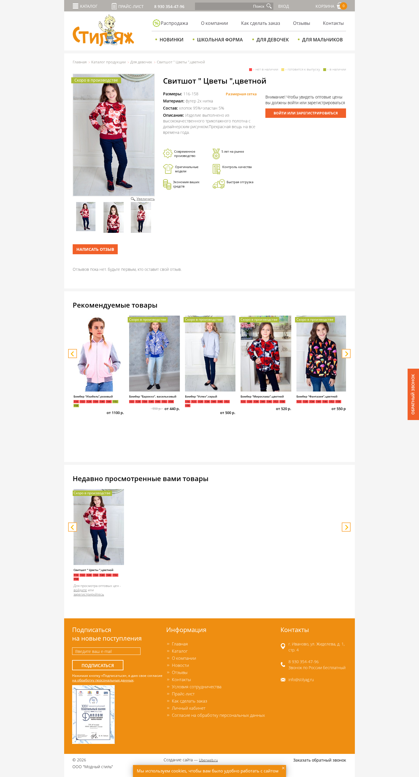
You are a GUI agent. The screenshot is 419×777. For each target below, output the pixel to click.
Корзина (330, 6)
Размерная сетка (241, 93)
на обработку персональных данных (102, 680)
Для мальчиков (322, 40)
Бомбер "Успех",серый (201, 396)
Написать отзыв (95, 249)
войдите (80, 590)
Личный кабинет (189, 708)
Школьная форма (220, 40)
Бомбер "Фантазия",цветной (316, 396)
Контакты (333, 23)
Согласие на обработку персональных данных (218, 715)
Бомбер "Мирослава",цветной (262, 396)
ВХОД (283, 6)
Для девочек (273, 40)
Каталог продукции (108, 61)
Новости (180, 665)
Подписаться (98, 666)
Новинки (172, 40)
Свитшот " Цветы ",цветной (93, 570)
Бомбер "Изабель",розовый (93, 396)
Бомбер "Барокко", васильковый (152, 396)
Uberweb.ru (208, 760)
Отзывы (301, 23)
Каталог (180, 651)
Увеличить (146, 198)
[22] (113, 135)
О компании (214, 23)
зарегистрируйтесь (89, 594)
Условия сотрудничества (196, 686)
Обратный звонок (413, 394)
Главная (80, 61)
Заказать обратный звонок (319, 760)
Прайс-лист (131, 6)
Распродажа (174, 23)
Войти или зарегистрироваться (306, 113)
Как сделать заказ (260, 23)
